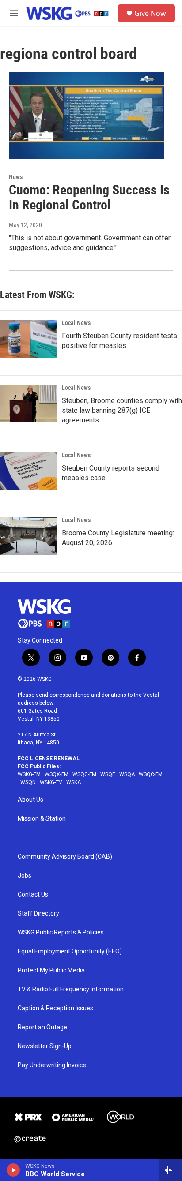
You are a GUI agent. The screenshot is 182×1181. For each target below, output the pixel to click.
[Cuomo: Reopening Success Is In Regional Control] (86, 115)
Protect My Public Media (51, 970)
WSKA (73, 782)
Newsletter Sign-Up (45, 1046)
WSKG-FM (29, 774)
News (16, 176)
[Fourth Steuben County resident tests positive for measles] (28, 339)
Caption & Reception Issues (55, 1008)
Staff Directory (38, 913)
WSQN (28, 782)
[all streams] (170, 1170)
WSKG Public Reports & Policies (61, 932)
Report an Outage (42, 1027)
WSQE (107, 774)
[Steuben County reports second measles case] (28, 471)
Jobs (24, 875)
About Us (30, 799)
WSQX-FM (56, 774)
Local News (76, 322)
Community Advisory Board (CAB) (65, 856)
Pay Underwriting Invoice (52, 1065)
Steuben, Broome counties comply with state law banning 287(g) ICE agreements (122, 410)
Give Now (150, 13)
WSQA (127, 774)
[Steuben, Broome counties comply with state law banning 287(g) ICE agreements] (28, 403)
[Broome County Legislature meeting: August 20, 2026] (28, 536)
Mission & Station (42, 818)
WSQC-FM (151, 774)
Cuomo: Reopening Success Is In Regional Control (89, 197)
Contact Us (33, 894)
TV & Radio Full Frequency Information (71, 989)
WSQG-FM (84, 774)
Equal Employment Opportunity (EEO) (70, 951)
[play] (13, 1170)
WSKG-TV (51, 782)
